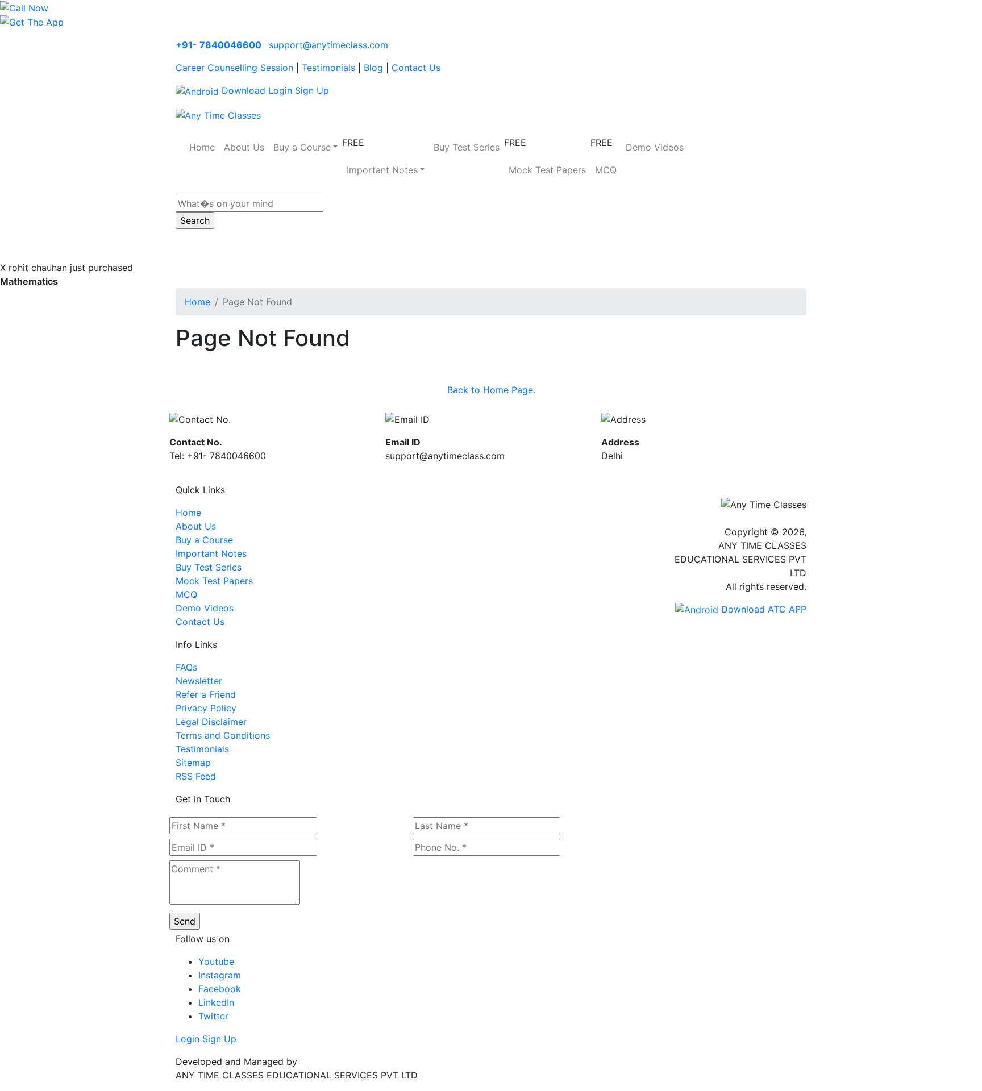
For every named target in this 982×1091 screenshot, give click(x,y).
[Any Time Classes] (218, 114)
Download (242, 90)
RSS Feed (196, 776)
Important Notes (211, 553)
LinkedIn (216, 1002)
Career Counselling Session (234, 67)
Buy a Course (204, 540)
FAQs (186, 667)
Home (202, 147)
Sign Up (312, 90)
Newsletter (199, 680)
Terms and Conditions (223, 735)
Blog (373, 67)
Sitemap (193, 762)
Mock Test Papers (547, 170)
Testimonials (328, 67)
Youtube (216, 961)
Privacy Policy (206, 708)
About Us (244, 147)
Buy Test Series (467, 147)
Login (280, 90)
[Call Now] (24, 7)
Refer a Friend (206, 694)
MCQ (606, 170)
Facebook (219, 988)
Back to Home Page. (491, 389)
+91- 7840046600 (218, 45)
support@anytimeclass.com (328, 45)
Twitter (213, 1016)
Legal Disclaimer (211, 721)
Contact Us (416, 67)
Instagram (219, 975)
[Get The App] (32, 21)
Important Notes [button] (382, 170)
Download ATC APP (762, 609)
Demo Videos (655, 147)
